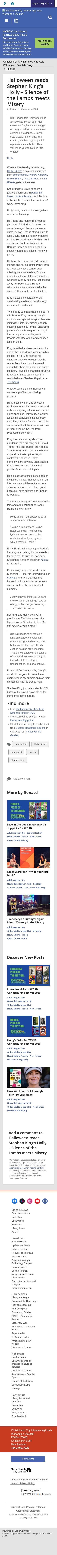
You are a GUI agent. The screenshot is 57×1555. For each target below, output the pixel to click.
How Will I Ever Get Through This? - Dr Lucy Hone (25, 1092)
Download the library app (24, 1301)
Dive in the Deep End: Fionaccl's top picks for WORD (26, 826)
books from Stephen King (30, 709)
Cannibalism (21, 745)
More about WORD (44, 42)
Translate (46, 1494)
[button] (4, 3)
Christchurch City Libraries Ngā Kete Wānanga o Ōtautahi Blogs (23, 63)
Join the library (19, 1241)
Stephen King (17, 761)
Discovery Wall (19, 1322)
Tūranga (16, 1388)
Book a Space (19, 1267)
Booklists (16, 1224)
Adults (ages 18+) (16, 833)
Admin (15, 1232)
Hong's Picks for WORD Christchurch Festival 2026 (23, 1041)
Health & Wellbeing (17, 1110)
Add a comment (21, 778)
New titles (17, 1217)
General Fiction (34, 833)
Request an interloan (22, 1252)
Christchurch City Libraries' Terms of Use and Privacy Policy (29, 1481)
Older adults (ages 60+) (19, 931)
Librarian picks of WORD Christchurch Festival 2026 (23, 991)
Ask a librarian (19, 1256)
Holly (10, 158)
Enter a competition (22, 1288)
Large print (16, 753)
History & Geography (17, 1059)
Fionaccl (11, 69)
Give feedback (19, 1416)
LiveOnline (17, 1408)
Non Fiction (35, 836)
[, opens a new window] (21, 1474)
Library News (18, 1228)
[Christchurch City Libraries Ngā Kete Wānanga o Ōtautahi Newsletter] (45, 1201)
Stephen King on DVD (22, 713)
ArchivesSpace (19, 1308)
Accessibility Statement (28, 1510)
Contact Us (28, 1458)
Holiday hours (19, 1357)
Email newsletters (21, 1213)
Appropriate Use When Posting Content (26, 1168)
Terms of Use (18, 1507)
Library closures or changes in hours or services (22, 1363)
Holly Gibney (14, 171)
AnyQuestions (19, 1412)
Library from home (21, 1347)
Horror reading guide (22, 720)
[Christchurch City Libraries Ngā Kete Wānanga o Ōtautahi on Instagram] (29, 1201)
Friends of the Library (22, 1381)
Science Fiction (14, 887)
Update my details (21, 1245)
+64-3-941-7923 (20, 1448)
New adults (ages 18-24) (19, 884)
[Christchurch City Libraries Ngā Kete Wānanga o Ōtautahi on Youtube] (37, 1201)
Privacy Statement (35, 1507)
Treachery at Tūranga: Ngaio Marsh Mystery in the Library (25, 920)
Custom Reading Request (30, 728)
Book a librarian (20, 1270)
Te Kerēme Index (20, 1337)
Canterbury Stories (21, 1312)
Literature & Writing (17, 840)
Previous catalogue (21, 1304)
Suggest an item (20, 1249)
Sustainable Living (21, 1384)
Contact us (17, 1405)
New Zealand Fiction (17, 836)
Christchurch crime (17, 938)
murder (32, 753)
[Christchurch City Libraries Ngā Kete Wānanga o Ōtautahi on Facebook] (14, 1201)
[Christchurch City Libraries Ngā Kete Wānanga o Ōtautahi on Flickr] (22, 1201)
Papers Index (18, 1333)
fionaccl (14, 109)
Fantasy (37, 884)
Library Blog (18, 1220)
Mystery (37, 931)
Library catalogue (20, 1297)
